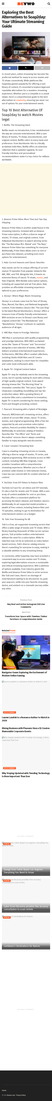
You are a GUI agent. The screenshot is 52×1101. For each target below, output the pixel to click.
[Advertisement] (26, 189)
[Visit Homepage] (26, 4)
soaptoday (21, 100)
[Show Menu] (3, 4)
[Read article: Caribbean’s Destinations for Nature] (26, 932)
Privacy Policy (21, 1095)
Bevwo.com (11, 1095)
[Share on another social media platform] (42, 68)
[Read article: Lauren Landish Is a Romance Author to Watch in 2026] (26, 697)
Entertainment (9, 667)
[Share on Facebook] (10, 68)
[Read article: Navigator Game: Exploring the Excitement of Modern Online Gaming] (26, 652)
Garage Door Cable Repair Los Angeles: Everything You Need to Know (23, 871)
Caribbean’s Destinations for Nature (22, 946)
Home (4, 1090)
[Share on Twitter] (26, 68)
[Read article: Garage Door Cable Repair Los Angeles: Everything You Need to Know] (26, 859)
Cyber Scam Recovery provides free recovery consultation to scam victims (26, 908)
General (7, 844)
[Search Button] (49, 4)
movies (40, 277)
